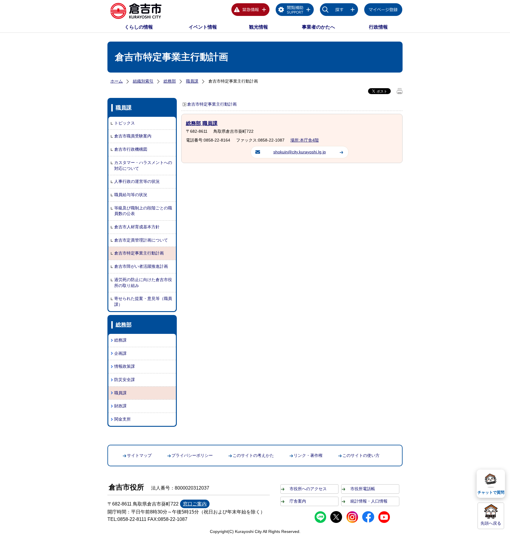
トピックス (124, 123)
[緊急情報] (250, 10)
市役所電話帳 (362, 488)
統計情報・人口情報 (369, 501)
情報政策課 (124, 366)
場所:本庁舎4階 (304, 140)
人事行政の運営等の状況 (137, 181)
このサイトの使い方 (361, 455)
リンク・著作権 (308, 455)
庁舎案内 (298, 501)
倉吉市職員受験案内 (132, 136)
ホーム (116, 81)
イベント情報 (203, 26)
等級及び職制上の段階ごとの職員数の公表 (143, 211)
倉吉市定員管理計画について (141, 240)
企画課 (120, 353)
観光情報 (258, 26)
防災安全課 (124, 379)
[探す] (339, 10)
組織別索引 (143, 81)
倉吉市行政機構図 (130, 149)
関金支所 (122, 419)
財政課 (120, 405)
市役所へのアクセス (308, 488)
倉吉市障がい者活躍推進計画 (141, 266)
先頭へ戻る (490, 523)
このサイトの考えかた (253, 455)
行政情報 (378, 26)
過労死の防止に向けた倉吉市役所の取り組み (143, 282)
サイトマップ (139, 455)
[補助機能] (295, 10)
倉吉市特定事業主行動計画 (139, 253)
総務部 (170, 81)
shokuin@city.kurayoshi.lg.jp (299, 152)
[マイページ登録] (383, 10)
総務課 (120, 340)
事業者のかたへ (318, 26)
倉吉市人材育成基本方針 (137, 226)
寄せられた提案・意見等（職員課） (143, 301)
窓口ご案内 (195, 503)
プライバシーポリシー (192, 455)
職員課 (192, 81)
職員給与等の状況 (130, 194)
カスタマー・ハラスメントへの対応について (143, 165)
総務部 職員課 (202, 123)
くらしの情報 (139, 26)
